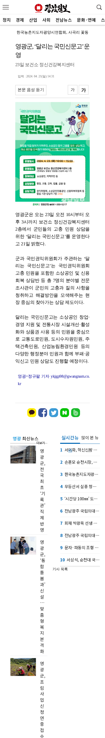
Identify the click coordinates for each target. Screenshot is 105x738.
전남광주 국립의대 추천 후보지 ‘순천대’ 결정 (80, 535)
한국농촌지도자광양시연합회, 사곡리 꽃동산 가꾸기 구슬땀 (80, 474)
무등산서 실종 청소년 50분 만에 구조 (80, 486)
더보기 (40, 443)
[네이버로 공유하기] (64, 416)
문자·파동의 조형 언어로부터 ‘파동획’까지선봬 (80, 547)
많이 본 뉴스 (90, 439)
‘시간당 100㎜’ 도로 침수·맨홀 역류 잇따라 (80, 498)
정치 (7, 20)
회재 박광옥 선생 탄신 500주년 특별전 (80, 523)
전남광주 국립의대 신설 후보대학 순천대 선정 (80, 511)
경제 (20, 20)
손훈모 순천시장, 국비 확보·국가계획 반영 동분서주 (80, 462)
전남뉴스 (64, 20)
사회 (46, 20)
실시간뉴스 (70, 439)
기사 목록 (60, 569)
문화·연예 (86, 20)
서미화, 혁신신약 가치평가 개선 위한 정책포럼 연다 (80, 450)
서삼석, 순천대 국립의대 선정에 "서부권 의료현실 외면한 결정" (80, 560)
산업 (33, 20)
